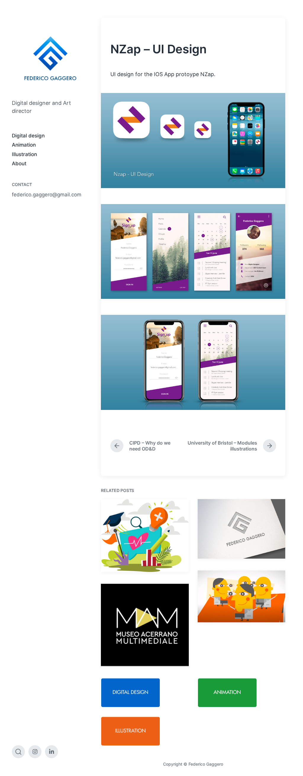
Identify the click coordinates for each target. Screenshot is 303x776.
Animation (24, 145)
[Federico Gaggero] (50, 58)
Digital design (28, 136)
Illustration (24, 154)
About (19, 163)
